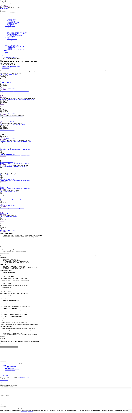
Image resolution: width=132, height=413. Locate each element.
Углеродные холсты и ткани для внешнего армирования (16, 49)
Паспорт (1, 96)
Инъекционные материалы (9, 30)
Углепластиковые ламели (11, 47)
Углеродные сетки (10, 48)
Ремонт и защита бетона (9, 37)
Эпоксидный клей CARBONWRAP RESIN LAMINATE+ (10, 74)
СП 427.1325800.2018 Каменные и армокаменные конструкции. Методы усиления (14, 155)
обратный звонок (3, 2)
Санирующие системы (11, 25)
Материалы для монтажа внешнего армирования (15, 46)
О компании (4, 50)
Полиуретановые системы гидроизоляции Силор (15, 28)
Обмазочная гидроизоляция (11, 20)
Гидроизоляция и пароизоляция (10, 15)
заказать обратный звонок (5, 6)
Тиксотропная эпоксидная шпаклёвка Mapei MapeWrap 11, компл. (12, 208)
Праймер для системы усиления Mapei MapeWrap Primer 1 (10, 199)
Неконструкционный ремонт (12, 42)
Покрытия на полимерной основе (12, 23)
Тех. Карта (2, 87)
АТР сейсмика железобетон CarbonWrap (7, 88)
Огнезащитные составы (11, 21)
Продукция (4, 365)
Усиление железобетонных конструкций (12, 45)
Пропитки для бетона (10, 24)
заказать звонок (3, 361)
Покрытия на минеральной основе (13, 22)
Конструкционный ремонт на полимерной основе (15, 41)
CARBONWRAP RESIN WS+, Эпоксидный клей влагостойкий (11, 116)
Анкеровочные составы (11, 38)
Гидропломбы (9, 17)
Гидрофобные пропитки (11, 18)
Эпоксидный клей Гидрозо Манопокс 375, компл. (9, 191)
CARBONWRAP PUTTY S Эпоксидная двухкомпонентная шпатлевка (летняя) (14, 82)
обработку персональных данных (32, 359)
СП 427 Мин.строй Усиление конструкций (7, 154)
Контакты (6, 373)
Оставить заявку (3, 80)
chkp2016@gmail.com (4, 8)
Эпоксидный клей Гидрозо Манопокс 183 (7, 174)
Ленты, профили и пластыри (12, 19)
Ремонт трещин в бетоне (11, 43)
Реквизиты (6, 52)
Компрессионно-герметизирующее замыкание (15, 35)
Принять (1, 412)
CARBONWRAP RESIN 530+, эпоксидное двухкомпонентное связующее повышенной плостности (17, 99)
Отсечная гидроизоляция (11, 36)
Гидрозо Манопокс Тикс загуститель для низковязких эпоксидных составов (13, 166)
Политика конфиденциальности (23, 377)
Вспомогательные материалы (12, 16)
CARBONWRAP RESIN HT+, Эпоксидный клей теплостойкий (11, 107)
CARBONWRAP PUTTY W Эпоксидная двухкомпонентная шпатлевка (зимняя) (14, 91)
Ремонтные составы (10, 44)
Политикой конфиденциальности (27, 411)
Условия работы (5, 375)
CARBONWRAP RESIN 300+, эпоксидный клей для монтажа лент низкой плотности (15, 141)
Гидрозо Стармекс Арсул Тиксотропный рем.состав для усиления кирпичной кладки (15, 149)
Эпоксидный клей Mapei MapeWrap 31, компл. (8, 216)
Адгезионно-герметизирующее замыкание (14, 31)
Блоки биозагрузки (10, 29)
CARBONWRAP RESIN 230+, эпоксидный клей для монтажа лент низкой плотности (15, 132)
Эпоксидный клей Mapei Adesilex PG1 (7, 224)
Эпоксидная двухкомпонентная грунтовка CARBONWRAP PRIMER (12, 124)
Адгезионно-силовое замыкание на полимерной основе (16, 33)
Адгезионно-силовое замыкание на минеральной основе (17, 32)
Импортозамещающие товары (10, 26)
